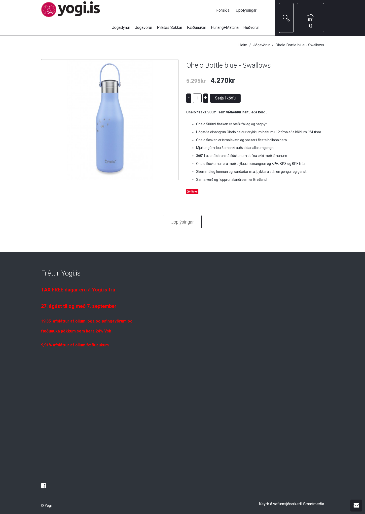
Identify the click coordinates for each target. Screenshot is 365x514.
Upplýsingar (246, 10)
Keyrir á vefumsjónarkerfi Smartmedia (291, 504)
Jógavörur (143, 27)
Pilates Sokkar (169, 27)
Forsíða (222, 10)
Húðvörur (251, 27)
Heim (242, 45)
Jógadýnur (121, 27)
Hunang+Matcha (225, 27)
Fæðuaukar (196, 27)
